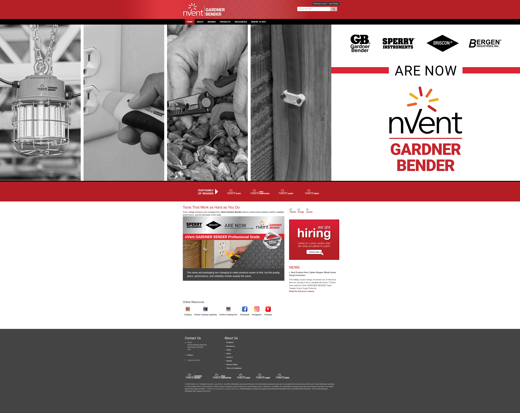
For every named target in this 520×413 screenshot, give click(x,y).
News (228, 354)
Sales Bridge (333, 4)
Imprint (229, 361)
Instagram (256, 314)
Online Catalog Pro (228, 314)
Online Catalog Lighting (205, 314)
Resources (241, 21)
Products (225, 21)
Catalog (187, 314)
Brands (212, 21)
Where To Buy (258, 21)
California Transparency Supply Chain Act (222, 389)
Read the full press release (301, 291)
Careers (229, 357)
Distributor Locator (320, 4)
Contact (190, 355)
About (228, 350)
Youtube (268, 314)
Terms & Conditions (234, 368)
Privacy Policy (232, 365)
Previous (178, 251)
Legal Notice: (219, 384)
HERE (208, 391)
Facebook (244, 314)
